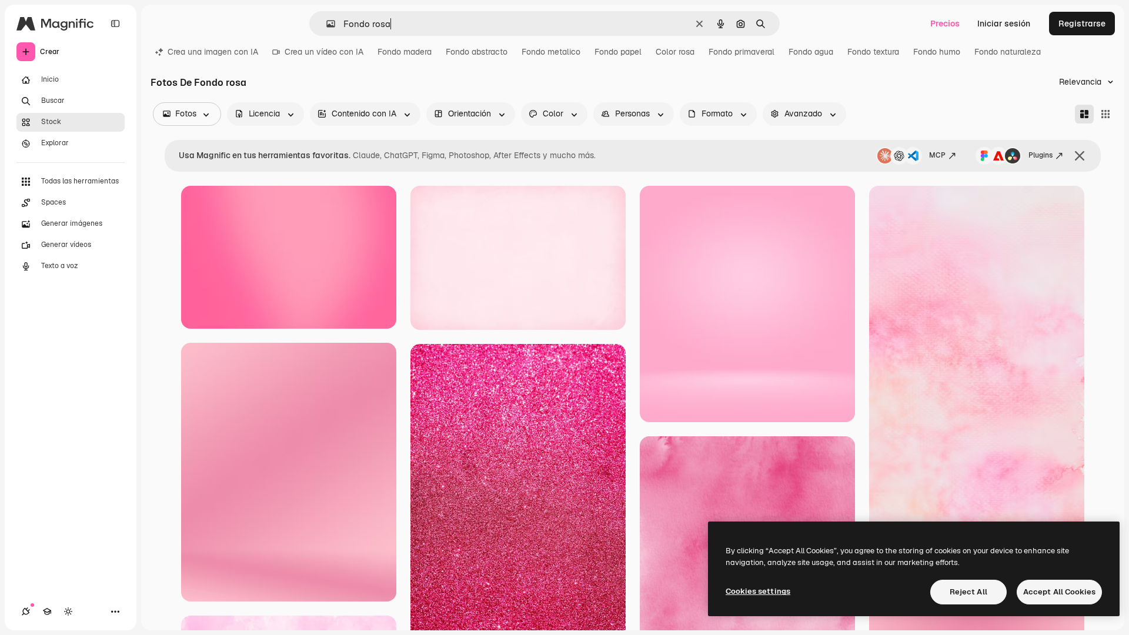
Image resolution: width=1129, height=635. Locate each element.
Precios (945, 23)
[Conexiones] (25, 611)
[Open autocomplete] (326, 23)
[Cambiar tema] (68, 611)
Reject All (968, 592)
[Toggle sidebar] (115, 23)
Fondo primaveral (741, 51)
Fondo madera (405, 51)
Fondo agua (811, 51)
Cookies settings (758, 591)
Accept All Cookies (1059, 592)
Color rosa (675, 51)
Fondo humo (936, 51)
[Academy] (47, 611)
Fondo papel (618, 51)
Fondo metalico (551, 51)
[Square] (1105, 114)
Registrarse (1081, 23)
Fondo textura (873, 51)
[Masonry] (1084, 114)
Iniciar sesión (1003, 23)
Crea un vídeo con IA (324, 51)
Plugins (1040, 155)
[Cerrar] (1080, 156)
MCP (937, 155)
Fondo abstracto (476, 51)
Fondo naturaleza (1007, 51)
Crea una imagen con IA (213, 51)
